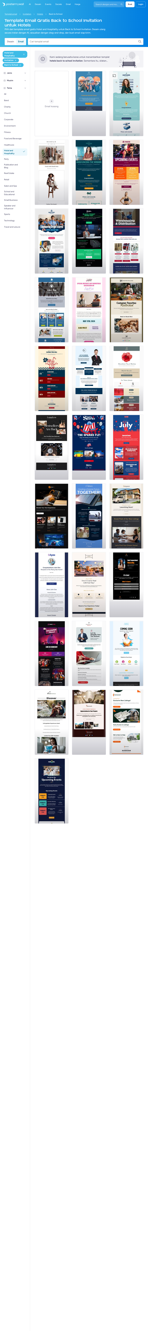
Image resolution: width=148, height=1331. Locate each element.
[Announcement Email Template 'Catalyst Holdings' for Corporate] (89, 172)
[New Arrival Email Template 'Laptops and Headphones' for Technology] (52, 516)
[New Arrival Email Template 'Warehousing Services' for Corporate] (126, 241)
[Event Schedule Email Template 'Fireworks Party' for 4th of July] (126, 447)
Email (21, 41)
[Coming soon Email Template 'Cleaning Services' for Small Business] (126, 653)
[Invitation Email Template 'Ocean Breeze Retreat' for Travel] (52, 722)
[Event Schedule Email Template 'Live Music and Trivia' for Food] (52, 378)
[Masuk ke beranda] (12, 4)
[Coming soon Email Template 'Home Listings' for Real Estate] (126, 722)
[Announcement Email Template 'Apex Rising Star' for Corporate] (52, 584)
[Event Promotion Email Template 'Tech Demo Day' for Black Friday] (89, 241)
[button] (25, 73)
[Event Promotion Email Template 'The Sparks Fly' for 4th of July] (89, 447)
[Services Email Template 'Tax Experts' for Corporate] (89, 653)
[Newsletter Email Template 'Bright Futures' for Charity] (52, 241)
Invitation (27, 14)
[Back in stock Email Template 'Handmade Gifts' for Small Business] (126, 309)
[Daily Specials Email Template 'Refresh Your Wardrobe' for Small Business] (52, 172)
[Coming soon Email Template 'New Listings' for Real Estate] (126, 516)
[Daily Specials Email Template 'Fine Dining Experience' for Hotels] (89, 584)
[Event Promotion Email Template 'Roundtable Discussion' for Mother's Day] (89, 309)
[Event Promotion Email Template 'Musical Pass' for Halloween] (52, 653)
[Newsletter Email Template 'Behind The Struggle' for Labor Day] (52, 309)
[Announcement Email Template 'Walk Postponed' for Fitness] (89, 103)
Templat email (11, 14)
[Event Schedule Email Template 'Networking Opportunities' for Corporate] (52, 791)
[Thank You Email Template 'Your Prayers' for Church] (89, 722)
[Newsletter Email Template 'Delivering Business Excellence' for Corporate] (89, 378)
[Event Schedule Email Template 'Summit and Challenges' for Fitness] (126, 172)
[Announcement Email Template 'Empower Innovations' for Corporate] (126, 103)
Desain (10, 41)
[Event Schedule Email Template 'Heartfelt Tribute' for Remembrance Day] (126, 378)
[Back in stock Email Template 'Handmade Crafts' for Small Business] (52, 447)
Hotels (40, 14)
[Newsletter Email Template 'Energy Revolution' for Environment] (89, 516)
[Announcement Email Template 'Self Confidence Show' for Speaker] (126, 584)
